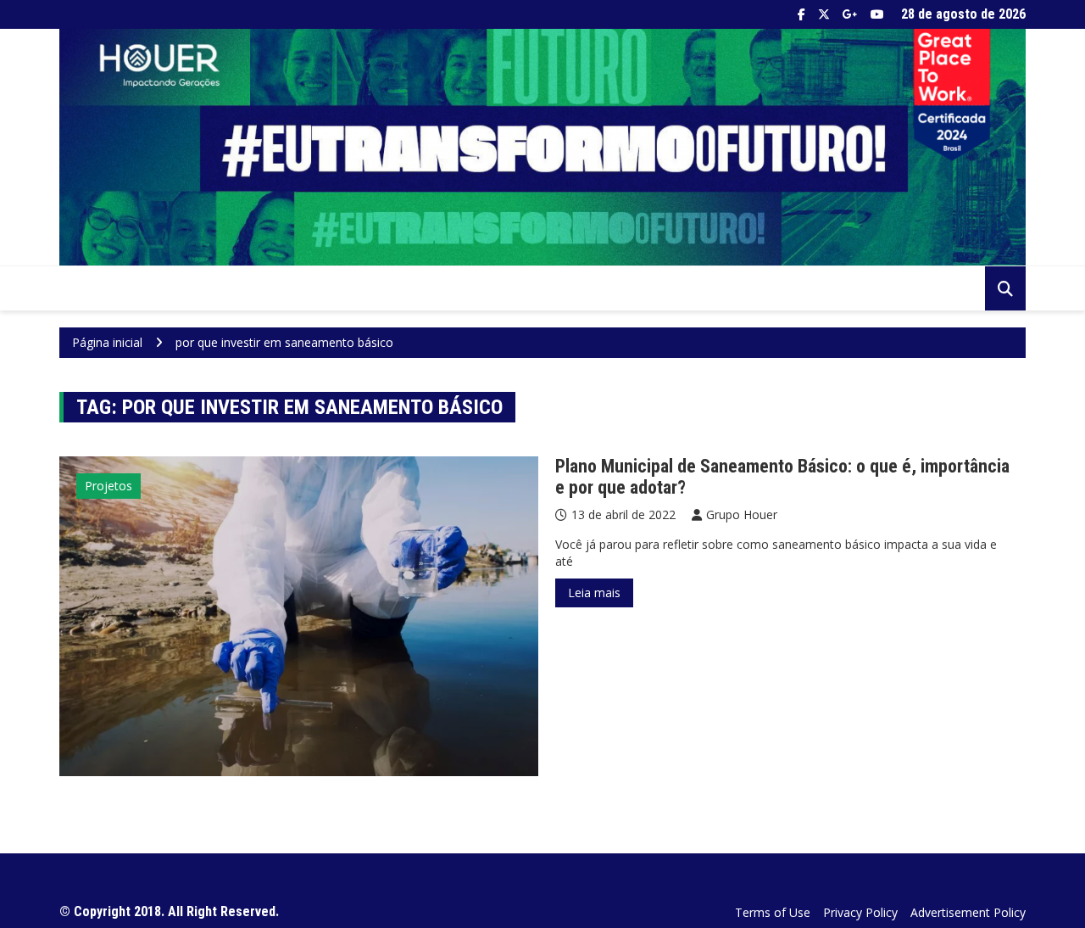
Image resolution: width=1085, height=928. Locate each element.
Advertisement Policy (968, 912)
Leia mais (594, 592)
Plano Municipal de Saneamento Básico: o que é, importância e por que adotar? (782, 476)
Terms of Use (772, 912)
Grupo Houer (741, 514)
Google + (850, 14)
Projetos (108, 486)
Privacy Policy (860, 912)
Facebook (801, 14)
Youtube (877, 14)
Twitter (824, 14)
